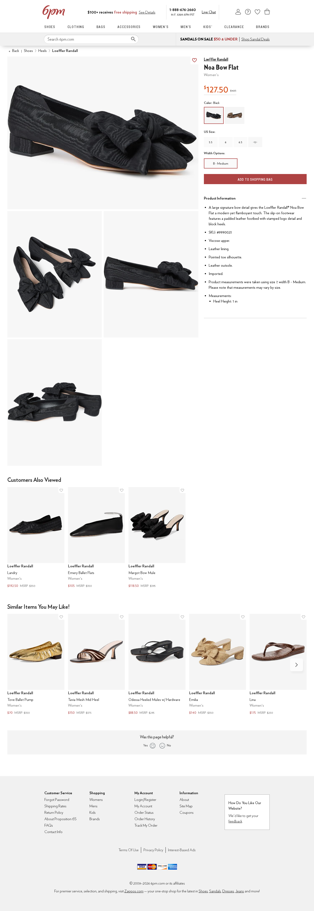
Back (14, 51)
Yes (145, 745)
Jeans (239, 891)
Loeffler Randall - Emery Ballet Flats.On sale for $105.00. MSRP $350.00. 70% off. (96, 538)
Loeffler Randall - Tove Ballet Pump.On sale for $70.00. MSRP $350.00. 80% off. (35, 665)
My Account (238, 12)
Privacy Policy (153, 850)
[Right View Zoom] (151, 274)
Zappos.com (133, 891)
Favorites (257, 12)
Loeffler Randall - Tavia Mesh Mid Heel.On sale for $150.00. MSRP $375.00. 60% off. (96, 665)
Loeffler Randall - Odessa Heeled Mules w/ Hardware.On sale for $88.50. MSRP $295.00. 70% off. (157, 665)
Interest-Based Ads (182, 850)
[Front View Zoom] (54, 402)
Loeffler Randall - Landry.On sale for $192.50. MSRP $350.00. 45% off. (35, 538)
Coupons (187, 812)
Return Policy (53, 812)
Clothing (76, 27)
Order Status (144, 812)
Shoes (49, 27)
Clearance (234, 27)
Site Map (186, 806)
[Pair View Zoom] (102, 133)
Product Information (220, 198)
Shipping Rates (55, 806)
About (184, 799)
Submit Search (133, 39)
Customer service (248, 12)
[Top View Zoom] (54, 274)
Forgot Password (56, 799)
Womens (96, 799)
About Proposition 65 (60, 819)
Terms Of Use (129, 850)
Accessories (129, 27)
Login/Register (145, 799)
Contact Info (53, 832)
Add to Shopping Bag (255, 179)
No (169, 745)
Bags (101, 27)
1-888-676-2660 (182, 9)
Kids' (207, 27)
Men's (186, 27)
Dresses (228, 891)
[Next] (296, 664)
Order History (144, 819)
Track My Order (145, 825)
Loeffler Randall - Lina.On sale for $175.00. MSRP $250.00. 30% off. (278, 665)
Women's (161, 27)
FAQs (48, 825)
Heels (42, 51)
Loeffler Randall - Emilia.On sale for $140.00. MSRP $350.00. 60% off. (217, 665)
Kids (92, 812)
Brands (263, 27)
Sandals (215, 891)
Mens (93, 806)
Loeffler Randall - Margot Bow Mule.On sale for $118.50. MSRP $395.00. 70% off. (157, 538)
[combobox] (91, 39)
